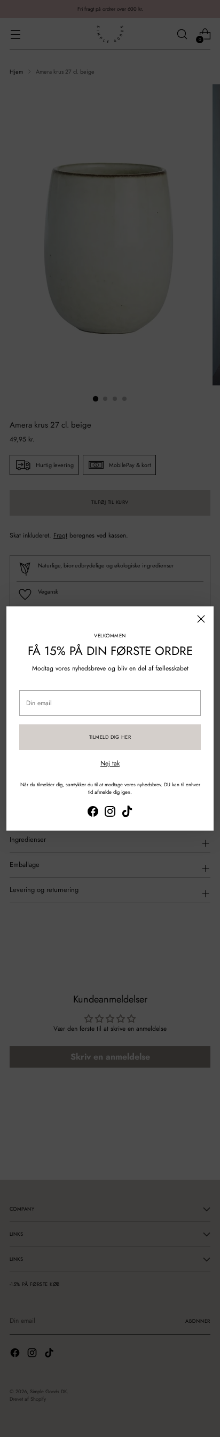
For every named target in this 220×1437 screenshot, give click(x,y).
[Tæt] (201, 619)
